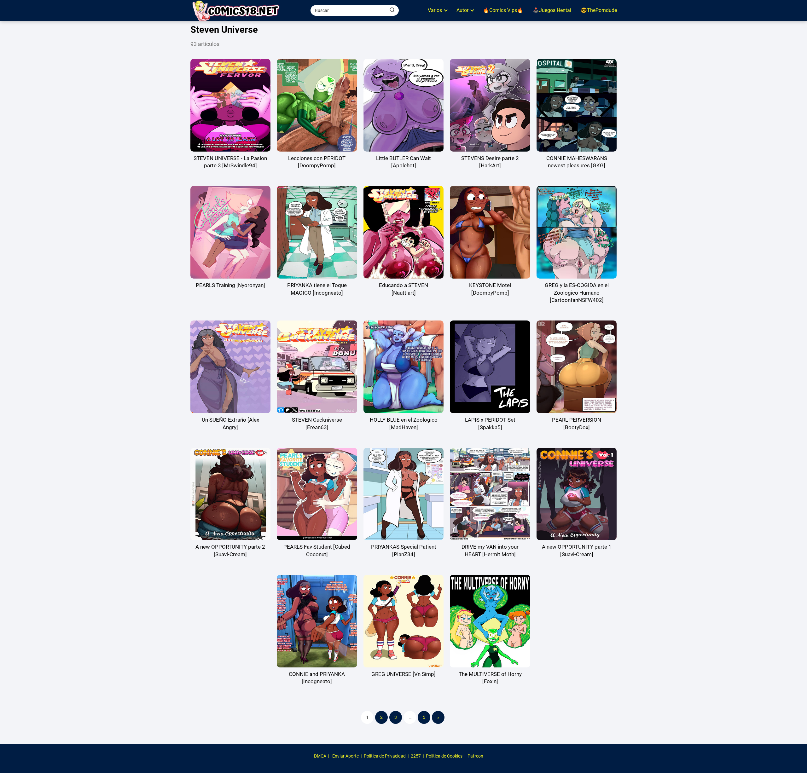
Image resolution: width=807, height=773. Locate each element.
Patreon (475, 756)
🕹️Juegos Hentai (552, 10)
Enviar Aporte (345, 756)
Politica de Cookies (444, 756)
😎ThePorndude (599, 10)
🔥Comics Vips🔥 (503, 10)
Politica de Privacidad (385, 756)
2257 (416, 756)
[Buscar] (392, 10)
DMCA (320, 756)
